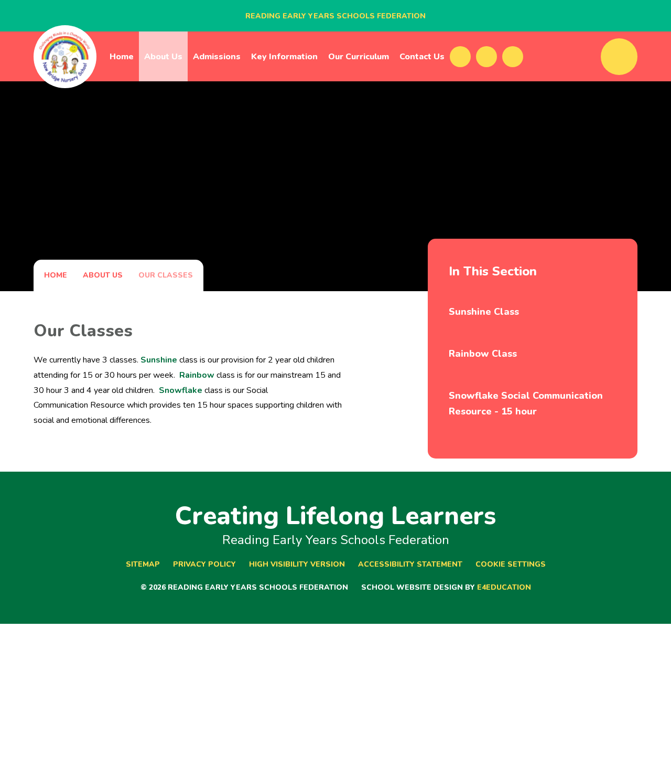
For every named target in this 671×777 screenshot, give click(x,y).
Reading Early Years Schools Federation (335, 16)
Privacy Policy (204, 564)
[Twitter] (486, 56)
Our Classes (165, 275)
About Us (103, 275)
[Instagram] (512, 56)
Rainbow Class (483, 353)
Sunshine (158, 360)
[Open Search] (619, 56)
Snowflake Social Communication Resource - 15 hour (526, 403)
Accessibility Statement (410, 564)
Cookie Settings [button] (510, 564)
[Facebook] (460, 56)
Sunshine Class (484, 311)
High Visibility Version (297, 564)
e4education (504, 587)
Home (55, 275)
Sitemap (143, 564)
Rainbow (196, 375)
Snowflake (180, 390)
